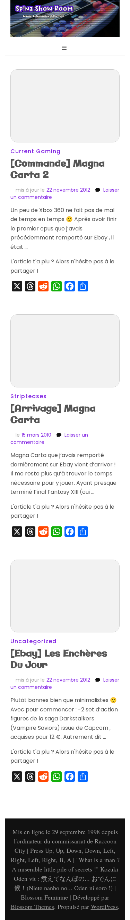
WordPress (104, 906)
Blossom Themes (32, 906)
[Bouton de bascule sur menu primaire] (65, 48)
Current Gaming (35, 151)
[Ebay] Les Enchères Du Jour (58, 659)
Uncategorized (33, 641)
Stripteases (28, 396)
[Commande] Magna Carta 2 (57, 169)
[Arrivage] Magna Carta (53, 414)
